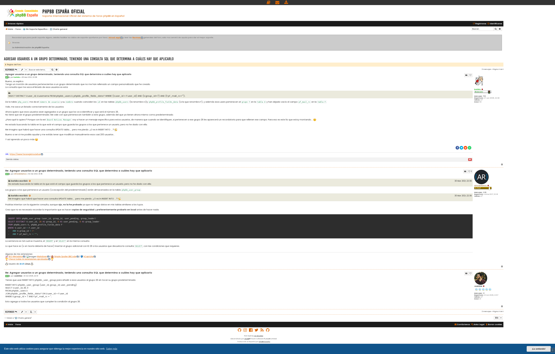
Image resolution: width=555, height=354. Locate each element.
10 (484, 293)
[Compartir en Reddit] (465, 148)
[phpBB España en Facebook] (251, 330)
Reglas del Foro (13, 64)
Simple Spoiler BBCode (65, 256)
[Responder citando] (466, 75)
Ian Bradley (258, 336)
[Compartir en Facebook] (457, 148)
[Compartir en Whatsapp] (469, 148)
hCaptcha (88, 256)
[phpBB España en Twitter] (256, 330)
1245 (484, 192)
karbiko (477, 89)
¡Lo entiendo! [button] (538, 349)
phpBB (246, 339)
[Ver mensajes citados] (30, 181)
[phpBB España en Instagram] (245, 330)
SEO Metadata (16, 256)
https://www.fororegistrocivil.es (25, 154)
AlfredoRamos (480, 185)
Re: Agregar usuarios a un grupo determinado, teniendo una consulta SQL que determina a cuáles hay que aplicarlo (78, 170)
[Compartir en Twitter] (461, 148)
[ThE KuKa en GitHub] (267, 330)
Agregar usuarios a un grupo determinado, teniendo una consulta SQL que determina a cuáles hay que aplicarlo (89, 59)
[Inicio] (22, 13)
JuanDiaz (478, 286)
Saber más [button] (111, 348)
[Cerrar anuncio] (501, 35)
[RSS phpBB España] (262, 330)
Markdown (42, 256)
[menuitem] (269, 2)
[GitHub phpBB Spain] (239, 330)
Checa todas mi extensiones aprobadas (28, 259)
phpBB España (264, 341)
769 (484, 96)
